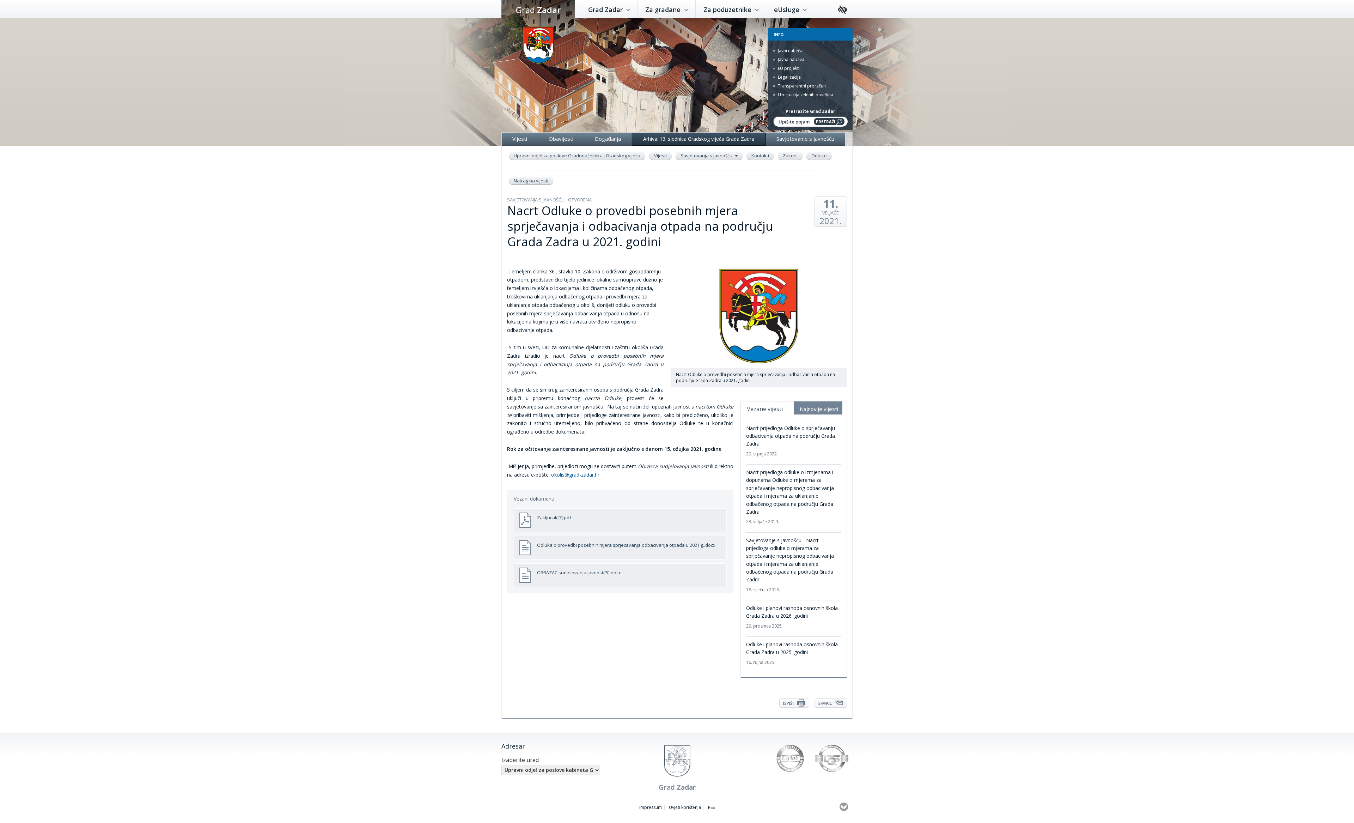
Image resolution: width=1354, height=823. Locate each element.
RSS (711, 807)
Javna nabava (790, 59)
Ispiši (789, 703)
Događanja (608, 138)
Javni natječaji (791, 51)
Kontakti (760, 155)
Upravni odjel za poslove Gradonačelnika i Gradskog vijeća (577, 155)
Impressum (650, 807)
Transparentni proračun (801, 86)
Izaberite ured (520, 760)
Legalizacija (789, 77)
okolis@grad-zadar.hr (575, 474)
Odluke (819, 155)
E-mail (825, 703)
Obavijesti (561, 138)
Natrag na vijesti (531, 180)
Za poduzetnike (728, 9)
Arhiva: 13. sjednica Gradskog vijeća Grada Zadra (698, 138)
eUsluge (787, 9)
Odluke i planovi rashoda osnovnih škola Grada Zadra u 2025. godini (792, 653)
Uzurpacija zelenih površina (805, 95)
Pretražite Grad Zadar (810, 111)
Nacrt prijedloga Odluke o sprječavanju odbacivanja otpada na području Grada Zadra (790, 441)
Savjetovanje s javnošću (805, 138)
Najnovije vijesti (819, 408)
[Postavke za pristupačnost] (842, 10)
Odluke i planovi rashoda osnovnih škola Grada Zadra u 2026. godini (792, 617)
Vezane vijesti (765, 409)
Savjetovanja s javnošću (707, 155)
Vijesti (519, 138)
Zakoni (790, 155)
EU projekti (788, 68)
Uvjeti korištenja (685, 807)
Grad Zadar (606, 9)
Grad (538, 10)
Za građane (663, 9)
